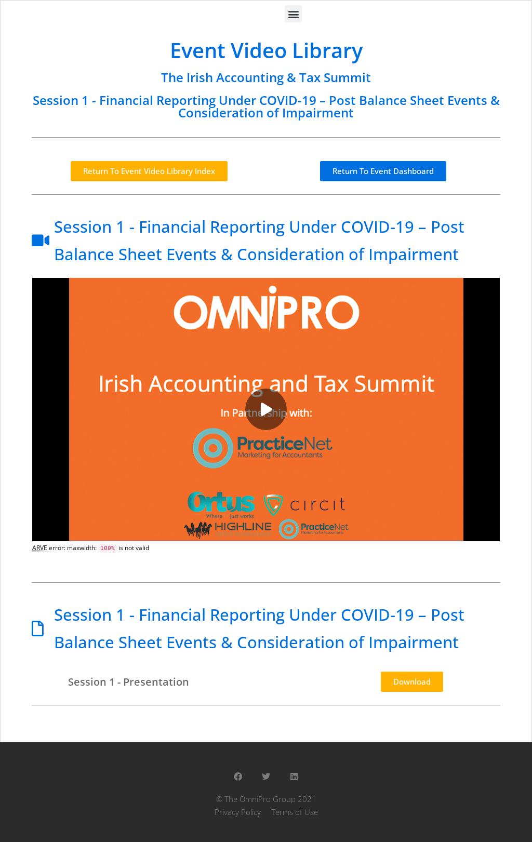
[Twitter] (266, 776)
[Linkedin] (294, 776)
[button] (293, 13)
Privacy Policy (238, 812)
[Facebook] (238, 776)
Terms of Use (294, 812)
